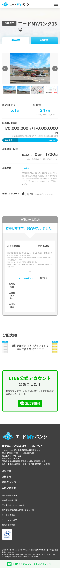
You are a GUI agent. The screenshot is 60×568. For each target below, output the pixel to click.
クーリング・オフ (9, 520)
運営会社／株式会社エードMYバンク (22, 446)
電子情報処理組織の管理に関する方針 (18, 510)
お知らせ (6, 476)
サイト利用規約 (8, 515)
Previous (5, 68)
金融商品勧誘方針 (9, 500)
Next (55, 68)
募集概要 (16, 40)
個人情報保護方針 (9, 495)
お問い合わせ (9, 487)
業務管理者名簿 (8, 524)
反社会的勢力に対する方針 (13, 505)
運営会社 (6, 471)
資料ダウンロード (11, 482)
